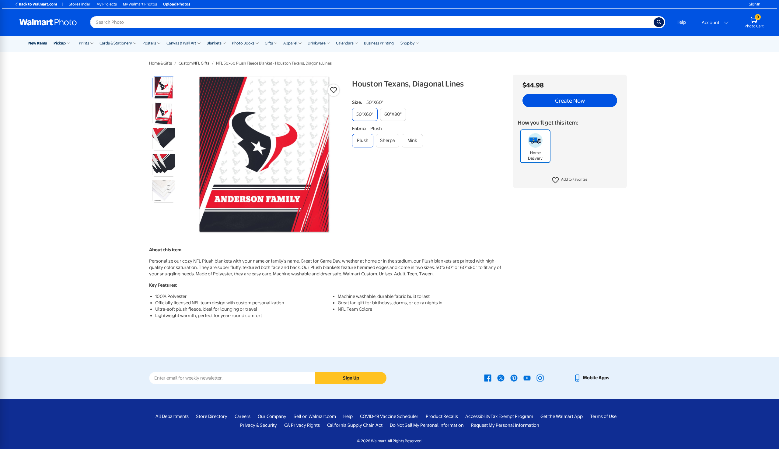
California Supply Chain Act (355, 425)
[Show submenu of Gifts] (276, 42)
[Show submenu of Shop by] (417, 42)
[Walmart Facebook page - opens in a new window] (487, 377)
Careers (242, 416)
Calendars (345, 43)
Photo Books (243, 43)
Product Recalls (442, 416)
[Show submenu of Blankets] (224, 42)
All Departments (172, 416)
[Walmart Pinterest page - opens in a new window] (514, 377)
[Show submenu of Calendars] (356, 42)
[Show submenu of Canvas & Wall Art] (199, 42)
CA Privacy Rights (302, 425)
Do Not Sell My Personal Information (427, 425)
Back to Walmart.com (38, 4)
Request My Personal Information (505, 425)
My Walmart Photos (140, 4)
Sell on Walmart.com (315, 416)
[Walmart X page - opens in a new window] (501, 377)
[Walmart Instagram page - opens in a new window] (540, 377)
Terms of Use (603, 416)
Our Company (272, 416)
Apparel (290, 43)
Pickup (60, 43)
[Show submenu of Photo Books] (257, 42)
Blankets (214, 43)
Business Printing (379, 43)
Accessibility (478, 416)
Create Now (570, 100)
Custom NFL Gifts (194, 63)
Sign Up (351, 378)
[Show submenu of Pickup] (70, 42)
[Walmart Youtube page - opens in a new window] (527, 377)
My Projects (106, 4)
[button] (569, 180)
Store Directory (211, 416)
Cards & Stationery (116, 43)
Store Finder (79, 4)
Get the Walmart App (561, 416)
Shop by (407, 43)
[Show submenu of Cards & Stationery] (135, 42)
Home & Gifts (160, 63)
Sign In (754, 4)
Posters (149, 43)
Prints (84, 43)
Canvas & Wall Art (181, 43)
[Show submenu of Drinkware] (328, 42)
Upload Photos (176, 4)
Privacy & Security (258, 425)
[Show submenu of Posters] (159, 42)
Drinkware (317, 43)
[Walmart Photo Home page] (48, 22)
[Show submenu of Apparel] (300, 42)
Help (681, 22)
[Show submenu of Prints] (92, 42)
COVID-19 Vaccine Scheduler (389, 416)
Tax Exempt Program (512, 416)
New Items (37, 43)
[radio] (163, 87)
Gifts (269, 43)
